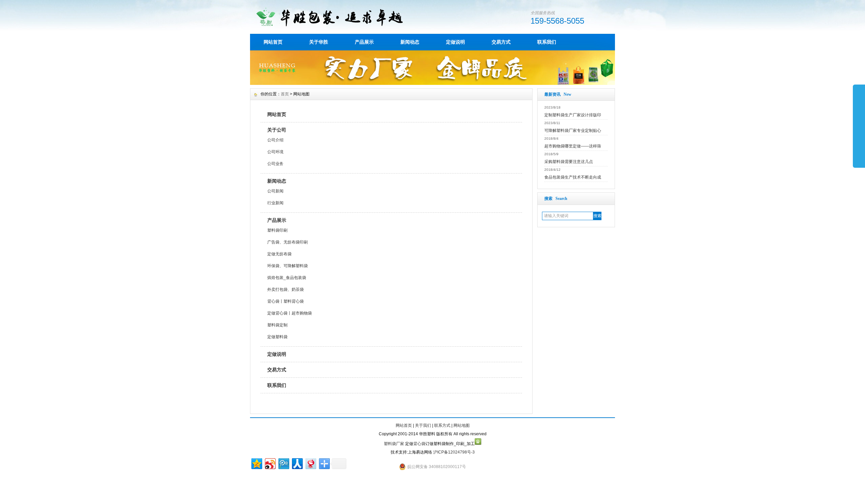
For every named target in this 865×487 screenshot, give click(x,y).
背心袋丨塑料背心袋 (285, 301)
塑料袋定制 (277, 325)
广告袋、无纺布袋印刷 (287, 242)
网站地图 (461, 425)
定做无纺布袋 (279, 254)
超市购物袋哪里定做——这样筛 (572, 146)
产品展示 (364, 42)
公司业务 (275, 163)
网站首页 (273, 42)
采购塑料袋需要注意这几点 (568, 161)
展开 (859, 125)
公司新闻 (275, 191)
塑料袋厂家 (394, 443)
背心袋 (419, 443)
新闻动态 (409, 42)
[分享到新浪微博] (270, 463)
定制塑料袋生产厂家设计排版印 (572, 115)
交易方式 (501, 42)
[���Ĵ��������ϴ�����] (432, 83)
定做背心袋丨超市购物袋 (289, 313)
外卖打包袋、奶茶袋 (285, 289)
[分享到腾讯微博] (283, 463)
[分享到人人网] (297, 463)
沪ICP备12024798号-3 (454, 452)
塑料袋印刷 (277, 230)
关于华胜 (318, 42)
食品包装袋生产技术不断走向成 (572, 177)
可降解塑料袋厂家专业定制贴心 (572, 130)
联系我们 (546, 42)
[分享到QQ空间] (256, 463)
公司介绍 (275, 140)
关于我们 (423, 425)
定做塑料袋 (277, 336)
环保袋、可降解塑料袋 (287, 265)
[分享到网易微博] (310, 463)
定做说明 (455, 42)
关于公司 (276, 130)
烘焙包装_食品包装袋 (286, 277)
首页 (285, 94)
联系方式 (442, 425)
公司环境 (275, 151)
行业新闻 (275, 203)
